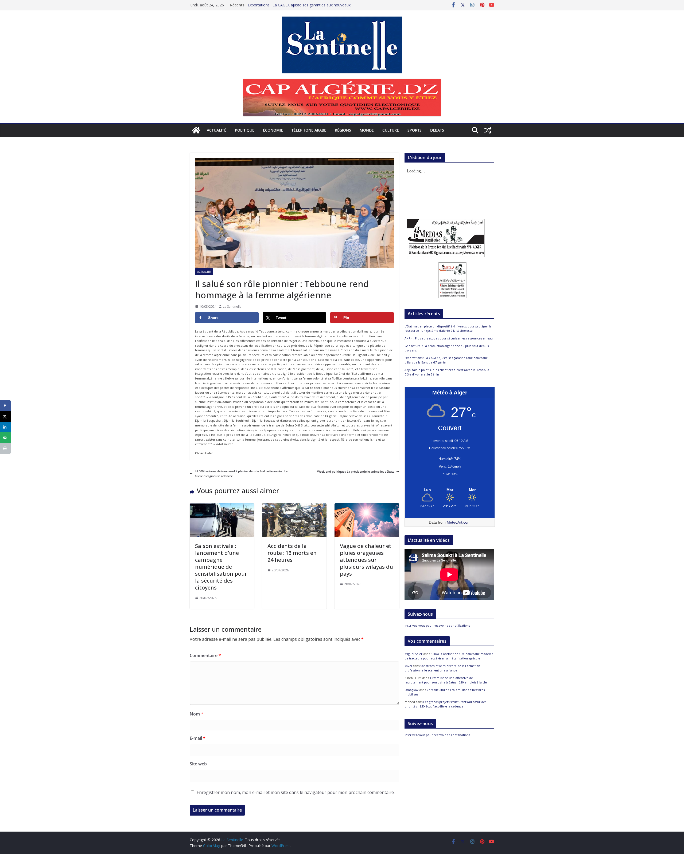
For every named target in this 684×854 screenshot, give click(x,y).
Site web (198, 764)
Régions (343, 130)
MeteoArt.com (459, 522)
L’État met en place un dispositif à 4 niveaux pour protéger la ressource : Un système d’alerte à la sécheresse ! (448, 328)
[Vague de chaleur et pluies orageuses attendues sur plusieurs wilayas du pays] (367, 506)
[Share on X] (5, 416)
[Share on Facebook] (5, 405)
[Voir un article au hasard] (487, 130)
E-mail (197, 738)
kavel (408, 666)
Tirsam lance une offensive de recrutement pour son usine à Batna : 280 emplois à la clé (446, 680)
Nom (196, 714)
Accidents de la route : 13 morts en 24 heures (292, 552)
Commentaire (205, 655)
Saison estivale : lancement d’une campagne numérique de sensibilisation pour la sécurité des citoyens (221, 566)
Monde (367, 130)
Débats (437, 130)
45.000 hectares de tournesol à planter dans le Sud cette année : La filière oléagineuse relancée (241, 473)
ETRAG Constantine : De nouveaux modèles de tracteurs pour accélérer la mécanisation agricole (449, 656)
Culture (390, 130)
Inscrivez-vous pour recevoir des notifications (437, 625)
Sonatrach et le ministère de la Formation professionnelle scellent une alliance (442, 668)
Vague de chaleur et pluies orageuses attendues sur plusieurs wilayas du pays (366, 559)
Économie (273, 130)
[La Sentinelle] (196, 130)
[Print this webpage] (5, 448)
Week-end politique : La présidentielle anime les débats (355, 471)
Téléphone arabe (309, 130)
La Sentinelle (232, 306)
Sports (414, 130)
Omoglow (411, 690)
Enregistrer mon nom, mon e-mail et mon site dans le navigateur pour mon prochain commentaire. (296, 792)
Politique (244, 130)
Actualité (216, 130)
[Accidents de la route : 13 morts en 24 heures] (294, 506)
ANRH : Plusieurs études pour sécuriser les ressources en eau (449, 338)
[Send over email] (5, 437)
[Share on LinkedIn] (5, 427)
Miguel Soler (413, 654)
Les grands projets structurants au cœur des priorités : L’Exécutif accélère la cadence (445, 704)
